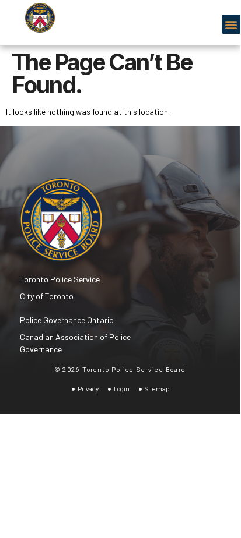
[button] (231, 24)
